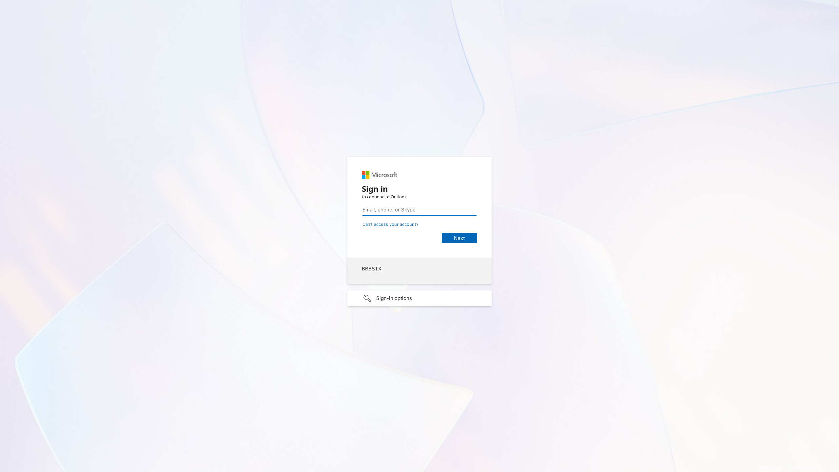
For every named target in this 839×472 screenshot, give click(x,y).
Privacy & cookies (805, 467)
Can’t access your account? (390, 224)
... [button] (832, 466)
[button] (419, 298)
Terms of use (770, 467)
